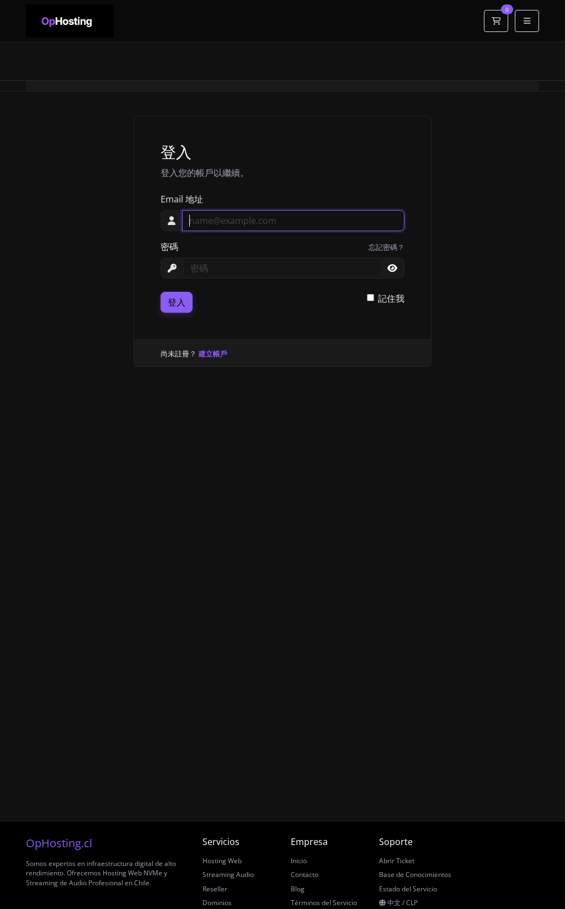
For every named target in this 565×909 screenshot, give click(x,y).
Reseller (214, 889)
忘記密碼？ (386, 247)
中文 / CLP (402, 903)
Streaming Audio (228, 874)
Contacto (304, 874)
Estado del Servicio (408, 889)
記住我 (391, 298)
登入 (176, 302)
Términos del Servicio (324, 903)
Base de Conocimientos (415, 874)
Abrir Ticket (396, 861)
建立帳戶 (213, 354)
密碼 (169, 246)
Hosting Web (222, 861)
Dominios (217, 903)
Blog (298, 889)
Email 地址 (182, 199)
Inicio (299, 861)
